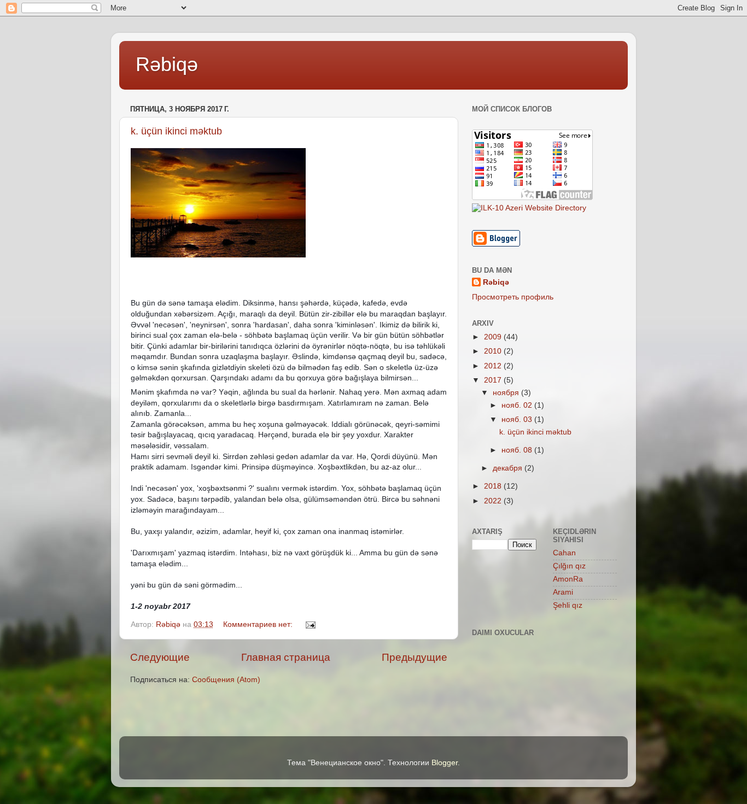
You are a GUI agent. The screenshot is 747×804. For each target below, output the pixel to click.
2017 (494, 380)
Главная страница (285, 657)
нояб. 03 (517, 419)
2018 (494, 486)
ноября (507, 393)
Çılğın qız (569, 566)
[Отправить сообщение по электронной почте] (310, 624)
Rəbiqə (167, 64)
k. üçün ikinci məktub (176, 131)
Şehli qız (567, 605)
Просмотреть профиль (512, 297)
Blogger (444, 763)
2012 (494, 366)
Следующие (160, 657)
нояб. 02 (517, 405)
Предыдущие (414, 657)
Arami (563, 592)
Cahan (564, 553)
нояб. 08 (517, 450)
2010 (494, 351)
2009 (494, 337)
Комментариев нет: (259, 624)
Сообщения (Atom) (226, 680)
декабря (508, 468)
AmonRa (568, 579)
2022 (494, 501)
